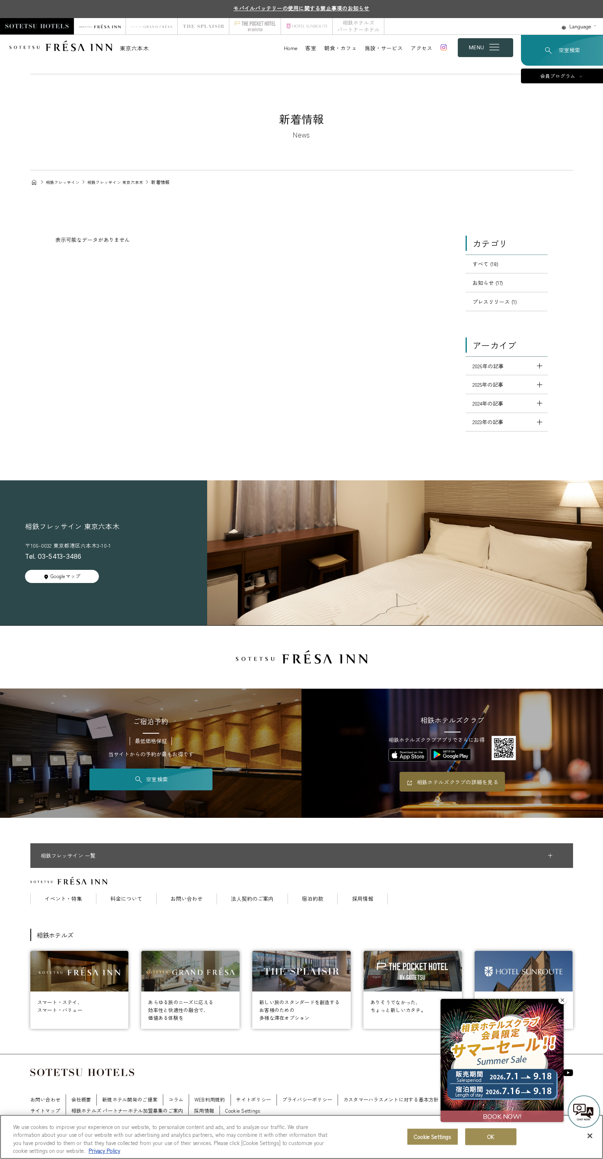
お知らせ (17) (488, 283)
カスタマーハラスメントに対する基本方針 (391, 1099)
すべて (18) (485, 264)
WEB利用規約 (209, 1099)
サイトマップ (45, 1110)
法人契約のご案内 (252, 899)
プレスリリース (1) (495, 301)
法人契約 (460, 1099)
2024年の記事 (488, 403)
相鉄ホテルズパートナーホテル (358, 25)
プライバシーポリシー (307, 1099)
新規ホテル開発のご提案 (130, 1099)
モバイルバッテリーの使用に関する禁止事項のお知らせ (301, 8)
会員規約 (522, 1099)
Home (290, 48)
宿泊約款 (312, 899)
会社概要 (81, 1099)
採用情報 (362, 899)
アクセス (421, 48)
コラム (176, 1099)
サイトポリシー (253, 1099)
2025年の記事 (488, 384)
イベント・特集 (63, 899)
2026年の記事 (488, 366)
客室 (310, 48)
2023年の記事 (488, 422)
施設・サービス (384, 48)
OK (490, 1137)
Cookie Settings (432, 1137)
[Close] (590, 1136)
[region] (301, 1137)
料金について (126, 899)
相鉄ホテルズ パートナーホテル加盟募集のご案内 (127, 1110)
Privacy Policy (104, 1150)
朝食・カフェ (340, 48)
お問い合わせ (187, 899)
